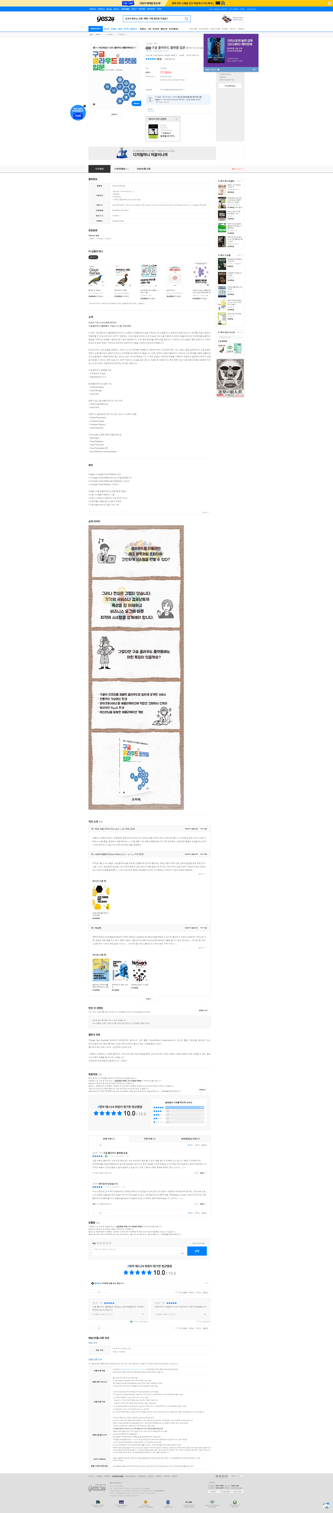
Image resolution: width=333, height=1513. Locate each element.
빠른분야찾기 (96, 29)
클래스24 (164, 29)
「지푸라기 (163, 131)
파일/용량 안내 (129, 210)
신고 (127, 1156)
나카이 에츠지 (158, 55)
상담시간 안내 (238, 1491)
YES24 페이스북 (220, 1476)
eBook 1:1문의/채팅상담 (233, 1488)
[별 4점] (101, 1243)
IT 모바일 (109, 34)
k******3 (110, 1156)
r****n (107, 1187)
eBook (98, 34)
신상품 (113, 29)
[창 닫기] (176, 119)
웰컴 (91, 34)
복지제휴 (166, 1476)
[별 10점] (109, 1243)
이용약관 (107, 1476)
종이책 (150, 110)
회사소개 (91, 1476)
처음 (93, 1145)
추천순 (197, 1145)
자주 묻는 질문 (226, 1491)
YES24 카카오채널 (217, 1476)
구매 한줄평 (182, 1292)
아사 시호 (149, 55)
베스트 (106, 29)
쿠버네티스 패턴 (120, 290)
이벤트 (119, 29)
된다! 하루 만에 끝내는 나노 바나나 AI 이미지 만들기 (235, 302)
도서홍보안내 (141, 1476)
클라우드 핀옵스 (94, 290)
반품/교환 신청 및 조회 (130, 1369)
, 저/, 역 (162, 55)
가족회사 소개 (237, 1476)
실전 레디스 (170, 290)
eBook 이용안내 (233, 74)
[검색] (186, 19)
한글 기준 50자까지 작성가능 (105, 1249)
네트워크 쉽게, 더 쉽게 (139, 985)
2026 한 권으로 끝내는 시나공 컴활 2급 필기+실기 (235, 239)
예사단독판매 (204, 29)
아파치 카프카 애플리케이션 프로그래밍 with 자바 (202, 292)
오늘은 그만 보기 (211, 69)
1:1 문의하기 (214, 1491)
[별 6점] (104, 1243)
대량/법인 (241, 29)
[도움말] (155, 77)
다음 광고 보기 (243, 22)
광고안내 (151, 1476)
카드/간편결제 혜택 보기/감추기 (184, 90)
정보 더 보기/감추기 (163, 59)
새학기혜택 (193, 29)
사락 (149, 29)
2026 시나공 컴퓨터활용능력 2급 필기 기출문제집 (235, 226)
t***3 (220, 337)
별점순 (204, 1145)
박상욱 (167, 55)
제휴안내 (159, 1476)
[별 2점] (98, 1243)
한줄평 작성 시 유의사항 (206, 1243)
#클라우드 (93, 257)
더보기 (238, 181)
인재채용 (99, 1476)
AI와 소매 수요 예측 (234, 314)
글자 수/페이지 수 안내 (120, 216)
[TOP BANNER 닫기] (329, 3)
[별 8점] (106, 1243)
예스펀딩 (156, 29)
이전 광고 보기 (241, 22)
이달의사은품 (215, 29)
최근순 (190, 1145)
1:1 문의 (142, 1369)
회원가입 (216, 9)
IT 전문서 (122, 34)
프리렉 (181, 55)
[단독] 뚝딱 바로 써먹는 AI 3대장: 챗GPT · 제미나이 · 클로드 (235, 200)
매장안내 (133, 29)
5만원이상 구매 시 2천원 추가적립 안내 (185, 80)
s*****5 (198, 1322)
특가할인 (225, 29)
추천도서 (233, 29)
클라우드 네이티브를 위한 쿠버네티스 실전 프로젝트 (100, 987)
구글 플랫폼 (222, 341)
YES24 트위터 (223, 1476)
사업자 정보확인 (158, 1491)
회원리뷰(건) (170, 59)
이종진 (173, 55)
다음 (104, 1145)
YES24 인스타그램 (226, 1476)
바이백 (126, 29)
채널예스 (143, 29)
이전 (97, 1145)
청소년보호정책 (130, 1476)
